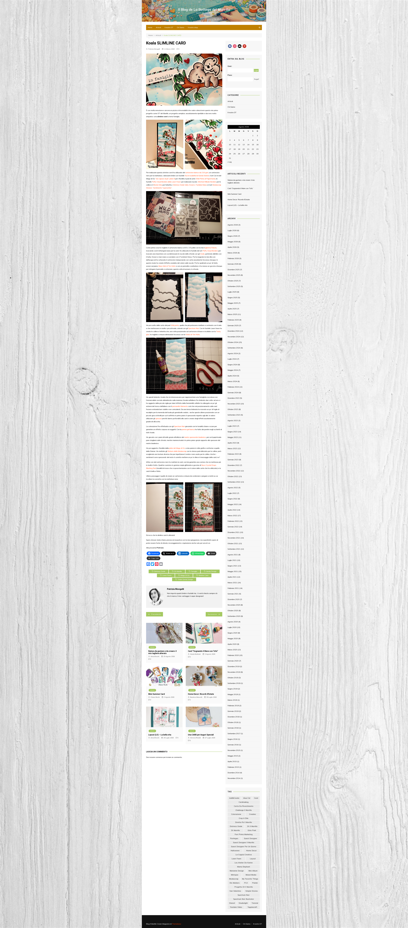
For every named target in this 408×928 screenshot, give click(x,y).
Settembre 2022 (234, 482)
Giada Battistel (195, 654)
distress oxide (159, 571)
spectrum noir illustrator (243, 899)
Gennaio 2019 (233, 711)
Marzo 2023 (232, 448)
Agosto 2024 (233, 353)
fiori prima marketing (244, 834)
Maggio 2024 (233, 370)
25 (234, 154)
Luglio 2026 (232, 230)
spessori (158, 418)
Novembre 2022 (234, 471)
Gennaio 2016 (233, 745)
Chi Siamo (180, 27)
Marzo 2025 (232, 314)
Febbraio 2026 (233, 258)
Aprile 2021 (232, 577)
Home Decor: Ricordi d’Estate (201, 694)
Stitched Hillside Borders (207, 182)
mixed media (251, 875)
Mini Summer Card (156, 694)
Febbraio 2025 (233, 320)
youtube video (236, 907)
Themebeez (176, 924)
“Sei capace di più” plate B (165, 179)
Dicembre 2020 (233, 599)
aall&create (234, 798)
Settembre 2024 (234, 348)
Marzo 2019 (232, 700)
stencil (232, 903)
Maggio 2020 (233, 638)
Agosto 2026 (233, 225)
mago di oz (185, 575)
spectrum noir (244, 895)
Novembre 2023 (234, 404)
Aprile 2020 (232, 644)
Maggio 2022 (233, 504)
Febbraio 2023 (233, 454)
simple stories (252, 891)
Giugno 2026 (232, 236)
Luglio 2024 (232, 359)
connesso (159, 757)
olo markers (235, 883)
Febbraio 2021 (233, 588)
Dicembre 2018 (233, 717)
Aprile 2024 (232, 376)
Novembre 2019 (234, 672)
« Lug (230, 162)
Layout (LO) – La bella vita (159, 735)
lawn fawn (166, 575)
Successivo (212, 614)
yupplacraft (252, 907)
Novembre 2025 (234, 275)
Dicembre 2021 (233, 532)
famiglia (194, 571)
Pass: (230, 75)
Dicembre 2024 (233, 331)
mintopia (234, 875)
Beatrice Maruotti (196, 697)
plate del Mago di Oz (177, 448)
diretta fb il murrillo (243, 822)
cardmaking (244, 802)
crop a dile (243, 818)
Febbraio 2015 (233, 767)
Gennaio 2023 (233, 460)
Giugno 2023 (232, 432)
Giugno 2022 (232, 499)
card (256, 798)
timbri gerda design (185, 579)
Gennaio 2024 (233, 392)
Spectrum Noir (193, 328)
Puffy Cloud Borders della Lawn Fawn (166, 182)
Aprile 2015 (232, 761)
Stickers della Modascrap (176, 451)
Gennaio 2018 (233, 728)
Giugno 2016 (232, 739)
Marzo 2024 (232, 381)
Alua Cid (246, 798)
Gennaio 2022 (233, 527)
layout (253, 859)
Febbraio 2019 (233, 705)
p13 (246, 883)
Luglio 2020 (232, 627)
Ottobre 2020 (233, 610)
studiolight (243, 903)
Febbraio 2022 (233, 521)
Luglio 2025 (232, 292)
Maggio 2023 (233, 437)
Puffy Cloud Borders (210, 251)
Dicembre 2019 (233, 666)
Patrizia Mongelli (154, 49)
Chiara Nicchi (155, 697)
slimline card (203, 575)
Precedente (156, 614)
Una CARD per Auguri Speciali (201, 735)
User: (230, 66)
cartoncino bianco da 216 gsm (196, 172)
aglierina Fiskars (211, 248)
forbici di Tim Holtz (193, 334)
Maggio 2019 (233, 694)
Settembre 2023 (234, 415)
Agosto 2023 (233, 420)
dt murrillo (178, 571)
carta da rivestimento (243, 806)
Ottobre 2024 (233, 342)
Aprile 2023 (232, 443)
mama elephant (243, 867)
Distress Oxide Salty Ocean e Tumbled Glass (190, 185)
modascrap (233, 879)
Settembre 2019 (234, 683)
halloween (235, 851)
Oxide (202, 254)
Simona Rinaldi (195, 738)
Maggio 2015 (233, 756)
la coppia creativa (244, 855)
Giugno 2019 (232, 689)
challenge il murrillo (244, 810)
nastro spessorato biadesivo (195, 437)
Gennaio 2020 (233, 661)
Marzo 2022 (232, 515)
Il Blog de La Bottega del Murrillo (204, 9)
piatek (255, 883)
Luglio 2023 (232, 426)
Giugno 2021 (232, 566)
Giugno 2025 (232, 297)
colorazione (236, 814)
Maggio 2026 (233, 242)
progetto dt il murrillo (243, 887)
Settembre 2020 (234, 616)
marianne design (237, 871)
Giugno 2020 (232, 633)
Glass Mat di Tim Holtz (167, 266)
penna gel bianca (188, 429)
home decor (251, 851)
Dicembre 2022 (233, 465)
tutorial (255, 903)
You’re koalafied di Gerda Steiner (197, 176)
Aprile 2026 (232, 247)
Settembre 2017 (234, 733)
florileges (234, 838)
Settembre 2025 (234, 286)
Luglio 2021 (232, 560)
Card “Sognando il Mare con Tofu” (203, 651)
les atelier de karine (244, 863)
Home (150, 27)
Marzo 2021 (232, 583)
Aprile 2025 (232, 309)
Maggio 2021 (233, 571)
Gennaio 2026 (233, 264)
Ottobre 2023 (233, 409)
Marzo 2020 (232, 650)
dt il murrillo (252, 826)
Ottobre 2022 (233, 476)
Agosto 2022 (233, 487)
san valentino (235, 891)
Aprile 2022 (232, 510)
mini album (253, 871)
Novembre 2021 (234, 538)
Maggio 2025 (233, 303)
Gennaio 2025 (233, 325)
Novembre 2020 (234, 605)
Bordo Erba (158, 185)
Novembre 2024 (234, 337)
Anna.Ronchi (155, 656)
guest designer (250, 838)
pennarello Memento (180, 406)
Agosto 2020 (233, 622)
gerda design (211, 571)
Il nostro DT (169, 27)
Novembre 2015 (234, 750)
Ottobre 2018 (233, 722)
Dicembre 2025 (233, 269)
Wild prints (175, 325)
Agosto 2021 (233, 555)
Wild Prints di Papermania (205, 179)
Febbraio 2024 (233, 387)
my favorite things (250, 879)
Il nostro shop (193, 27)
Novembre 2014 (234, 778)
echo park (252, 830)
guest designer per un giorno (243, 847)
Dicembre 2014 (233, 773)
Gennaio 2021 (233, 594)
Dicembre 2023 (233, 398)
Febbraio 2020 (233, 655)
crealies (252, 814)
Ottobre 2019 (233, 678)
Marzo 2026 (232, 253)
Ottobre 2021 (233, 543)
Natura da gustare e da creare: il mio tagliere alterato (162, 652)
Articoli (158, 27)
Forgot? (256, 79)
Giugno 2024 (232, 365)
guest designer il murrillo (243, 842)
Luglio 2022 (232, 493)
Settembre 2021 (234, 549)
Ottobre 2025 (233, 281)
